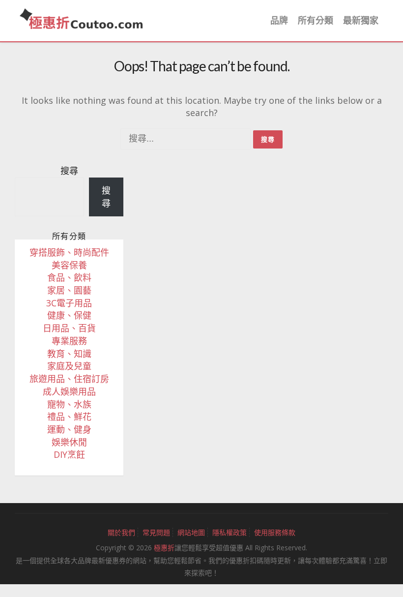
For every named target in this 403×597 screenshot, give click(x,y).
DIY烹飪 (69, 454)
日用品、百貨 (69, 328)
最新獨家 (360, 20)
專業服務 (69, 341)
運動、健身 (69, 429)
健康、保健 (69, 315)
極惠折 (164, 547)
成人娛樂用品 (69, 391)
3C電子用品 (69, 303)
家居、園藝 (69, 290)
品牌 (279, 20)
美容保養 (69, 265)
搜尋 (69, 171)
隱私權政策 (229, 532)
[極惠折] (81, 18)
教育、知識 (69, 353)
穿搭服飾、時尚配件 (69, 252)
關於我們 (121, 532)
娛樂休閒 (69, 442)
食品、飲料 (69, 277)
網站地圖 (191, 532)
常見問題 (156, 532)
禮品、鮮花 (69, 416)
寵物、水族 (69, 404)
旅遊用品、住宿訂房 (69, 379)
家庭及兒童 (69, 366)
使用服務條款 (274, 532)
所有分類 (315, 20)
